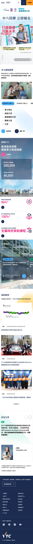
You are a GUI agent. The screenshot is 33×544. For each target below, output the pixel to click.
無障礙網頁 (20, 507)
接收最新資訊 (7, 484)
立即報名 (29, 2)
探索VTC (5, 507)
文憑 (6, 124)
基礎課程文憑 (10, 117)
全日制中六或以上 (8, 103)
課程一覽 (22, 131)
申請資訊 (8, 131)
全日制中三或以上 (22, 103)
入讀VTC (5, 496)
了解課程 (5, 493)
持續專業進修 (6, 510)
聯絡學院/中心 (21, 496)
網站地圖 (20, 499)
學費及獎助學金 (6, 499)
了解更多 (8, 154)
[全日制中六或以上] (24, 276)
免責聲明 (20, 501)
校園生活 (5, 504)
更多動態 (16, 404)
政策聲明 (20, 504)
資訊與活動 (5, 501)
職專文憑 (8, 121)
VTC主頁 (5, 513)
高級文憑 (8, 113)
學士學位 (8, 110)
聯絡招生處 (20, 493)
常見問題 (20, 510)
